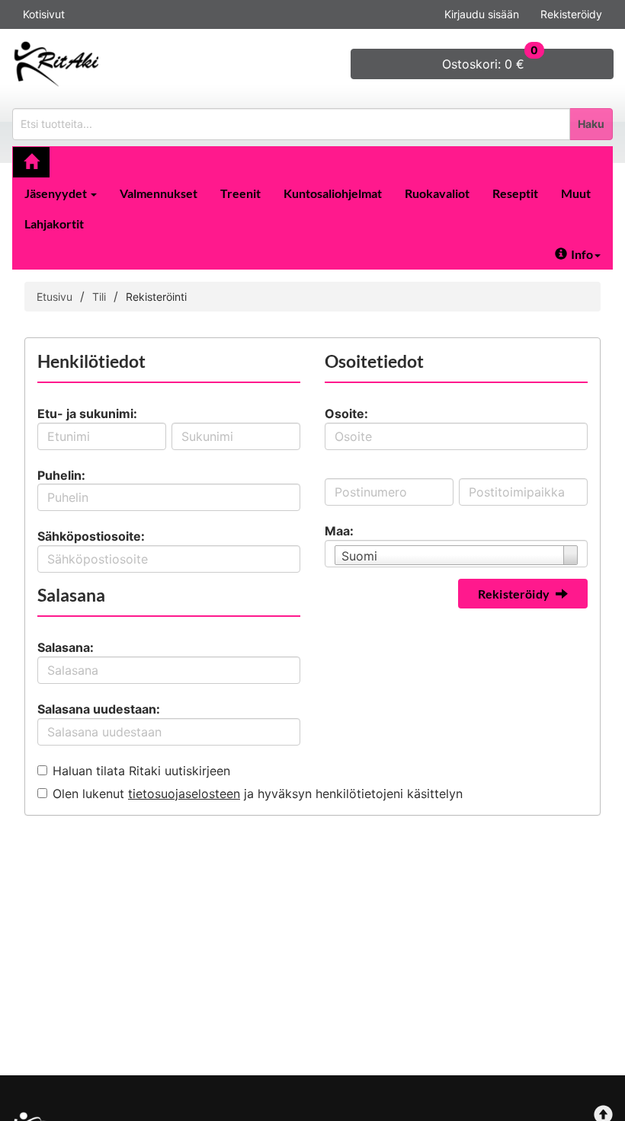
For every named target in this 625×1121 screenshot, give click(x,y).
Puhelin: (61, 475)
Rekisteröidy (571, 14)
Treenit (240, 193)
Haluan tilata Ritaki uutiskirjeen (141, 770)
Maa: (339, 530)
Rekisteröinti (156, 296)
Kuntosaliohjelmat (333, 193)
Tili (99, 296)
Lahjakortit (54, 223)
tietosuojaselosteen (184, 793)
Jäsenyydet (56, 193)
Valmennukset (158, 193)
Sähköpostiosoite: (91, 536)
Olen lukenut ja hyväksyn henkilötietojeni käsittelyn (258, 793)
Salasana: (65, 647)
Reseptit (515, 193)
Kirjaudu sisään (481, 14)
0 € (490, 60)
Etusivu (54, 296)
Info (582, 254)
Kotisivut (44, 14)
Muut (576, 193)
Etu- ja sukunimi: (87, 413)
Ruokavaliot (437, 193)
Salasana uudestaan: (98, 709)
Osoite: (346, 413)
